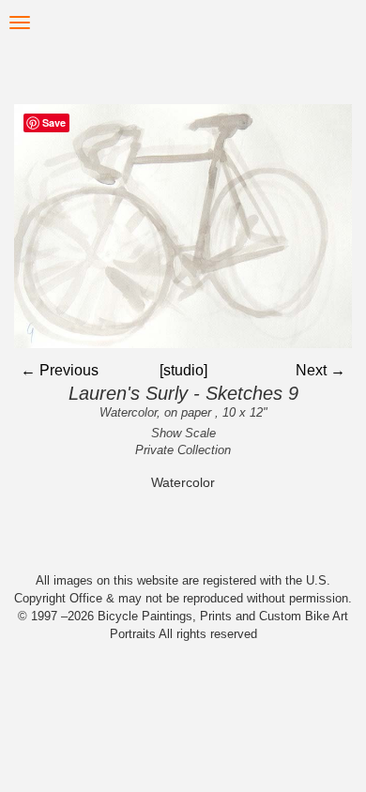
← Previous (60, 370)
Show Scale (183, 433)
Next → (320, 370)
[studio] (183, 370)
